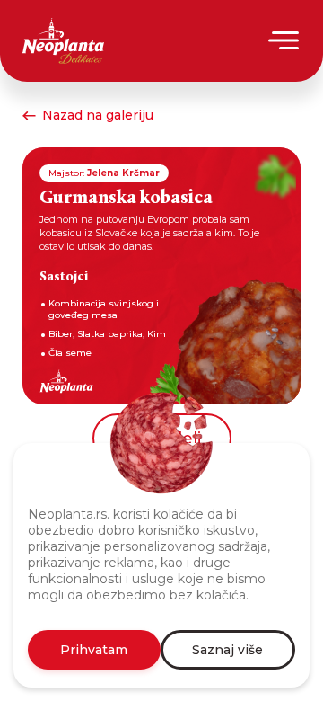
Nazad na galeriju (97, 115)
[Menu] (285, 40)
